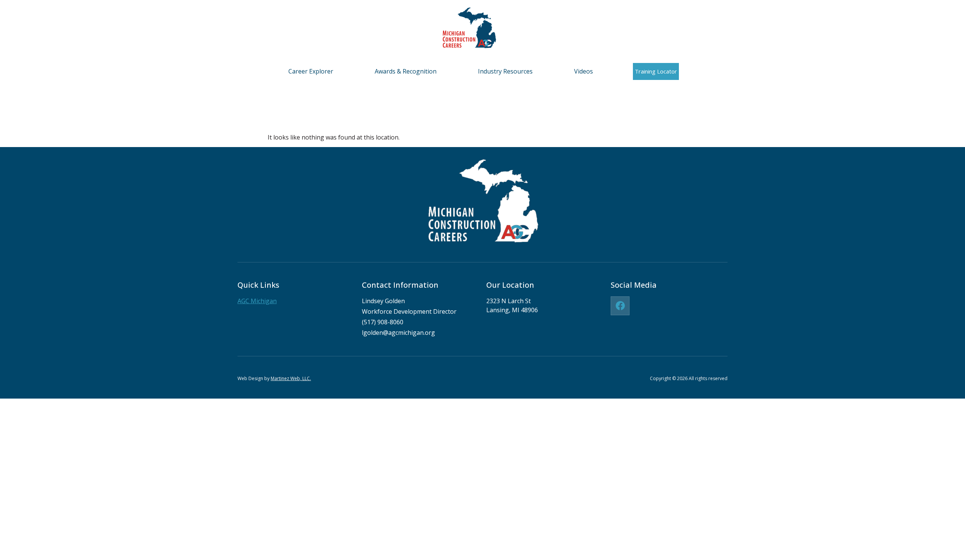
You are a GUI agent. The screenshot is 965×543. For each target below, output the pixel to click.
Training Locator (656, 71)
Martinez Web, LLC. (291, 378)
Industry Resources (505, 71)
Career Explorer (310, 71)
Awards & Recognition (406, 71)
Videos (583, 71)
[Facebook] (620, 305)
